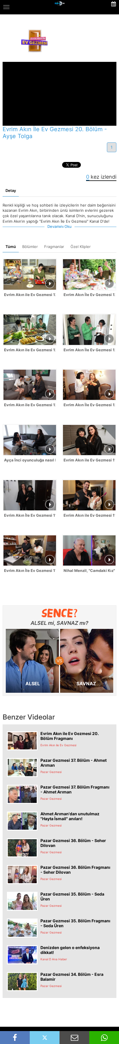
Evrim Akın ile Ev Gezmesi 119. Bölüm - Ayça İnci (89, 460)
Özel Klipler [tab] (80, 246)
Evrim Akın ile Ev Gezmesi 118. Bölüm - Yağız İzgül (89, 515)
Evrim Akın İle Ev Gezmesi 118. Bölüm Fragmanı (29, 570)
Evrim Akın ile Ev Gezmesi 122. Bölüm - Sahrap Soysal (29, 294)
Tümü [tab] (10, 246)
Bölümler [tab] (30, 246)
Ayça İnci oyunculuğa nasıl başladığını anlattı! (29, 460)
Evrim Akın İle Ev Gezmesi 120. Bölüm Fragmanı (89, 404)
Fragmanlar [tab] (54, 246)
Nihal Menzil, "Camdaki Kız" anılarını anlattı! (89, 570)
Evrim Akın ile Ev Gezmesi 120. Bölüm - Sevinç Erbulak (29, 404)
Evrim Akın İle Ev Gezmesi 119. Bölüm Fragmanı (29, 515)
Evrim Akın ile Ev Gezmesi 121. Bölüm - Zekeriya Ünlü (29, 350)
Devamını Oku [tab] (59, 226)
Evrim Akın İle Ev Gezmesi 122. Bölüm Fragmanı (89, 294)
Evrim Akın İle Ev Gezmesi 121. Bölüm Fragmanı (89, 350)
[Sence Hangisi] (60, 613)
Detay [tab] (10, 190)
